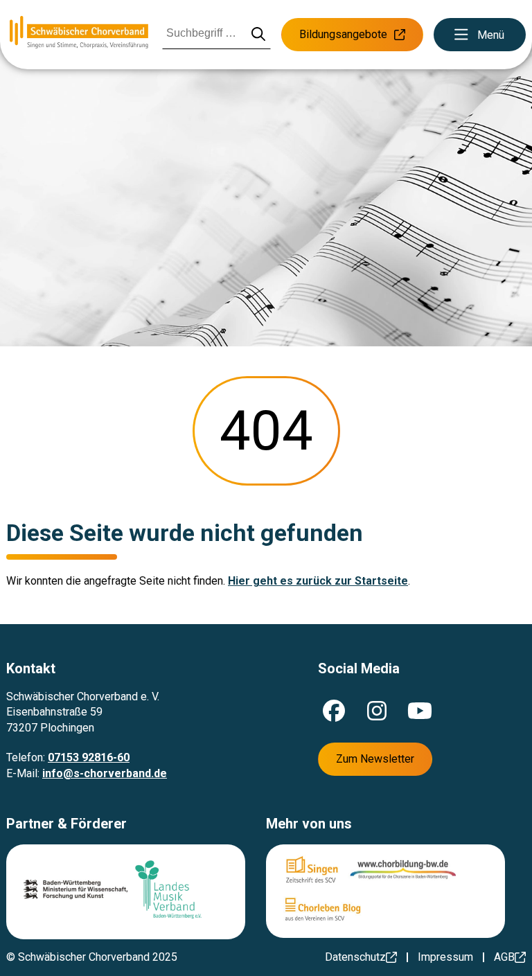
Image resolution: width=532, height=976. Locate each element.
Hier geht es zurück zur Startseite (318, 580)
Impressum (445, 957)
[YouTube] (420, 710)
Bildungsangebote (343, 34)
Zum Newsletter (375, 758)
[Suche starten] (259, 35)
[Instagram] (377, 710)
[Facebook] (334, 710)
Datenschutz (355, 957)
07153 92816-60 (89, 757)
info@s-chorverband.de (104, 773)
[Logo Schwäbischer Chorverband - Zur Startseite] (79, 34)
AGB (504, 957)
